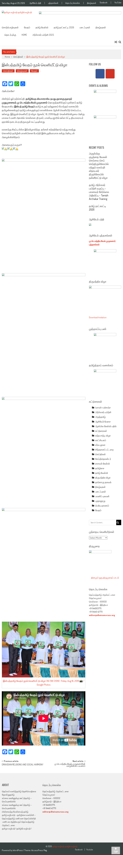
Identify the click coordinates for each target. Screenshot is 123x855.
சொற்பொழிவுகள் (10, 27)
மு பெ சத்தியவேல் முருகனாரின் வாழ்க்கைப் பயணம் (69, 765)
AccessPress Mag (39, 850)
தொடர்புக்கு (10, 34)
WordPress (18, 850)
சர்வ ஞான (100, 444)
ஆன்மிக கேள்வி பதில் (106, 426)
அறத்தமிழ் (100, 416)
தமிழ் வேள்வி (42, 27)
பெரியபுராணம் (102, 505)
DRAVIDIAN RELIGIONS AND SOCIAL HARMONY (22, 765)
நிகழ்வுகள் (91, 3)
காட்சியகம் (100, 440)
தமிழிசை (99, 468)
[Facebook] (100, 73)
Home (24, 34)
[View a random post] (115, 42)
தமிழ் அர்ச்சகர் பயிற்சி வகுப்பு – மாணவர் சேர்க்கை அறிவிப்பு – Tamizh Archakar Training (99, 191)
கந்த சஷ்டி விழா (103, 435)
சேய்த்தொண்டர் (103, 458)
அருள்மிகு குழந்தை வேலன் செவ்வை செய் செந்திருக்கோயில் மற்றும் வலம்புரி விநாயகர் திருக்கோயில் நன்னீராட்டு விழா (99, 165)
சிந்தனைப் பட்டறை (104, 449)
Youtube (89, 850)
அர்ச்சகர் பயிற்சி (103, 412)
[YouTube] (110, 73)
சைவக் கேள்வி (102, 463)
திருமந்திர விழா (103, 477)
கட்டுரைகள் (101, 430)
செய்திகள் (18, 56)
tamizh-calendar (103, 407)
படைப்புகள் (85, 27)
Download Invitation (97, 317)
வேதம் (27, 27)
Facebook (103, 3)
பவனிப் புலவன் (102, 496)
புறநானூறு (100, 500)
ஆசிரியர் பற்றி (35, 3)
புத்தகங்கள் (53, 3)
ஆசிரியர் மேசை (103, 421)
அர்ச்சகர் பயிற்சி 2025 (43, 34)
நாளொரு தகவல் (103, 482)
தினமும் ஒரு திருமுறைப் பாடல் (105, 577)
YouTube (117, 3)
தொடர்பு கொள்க (72, 3)
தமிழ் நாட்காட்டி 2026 (64, 27)
